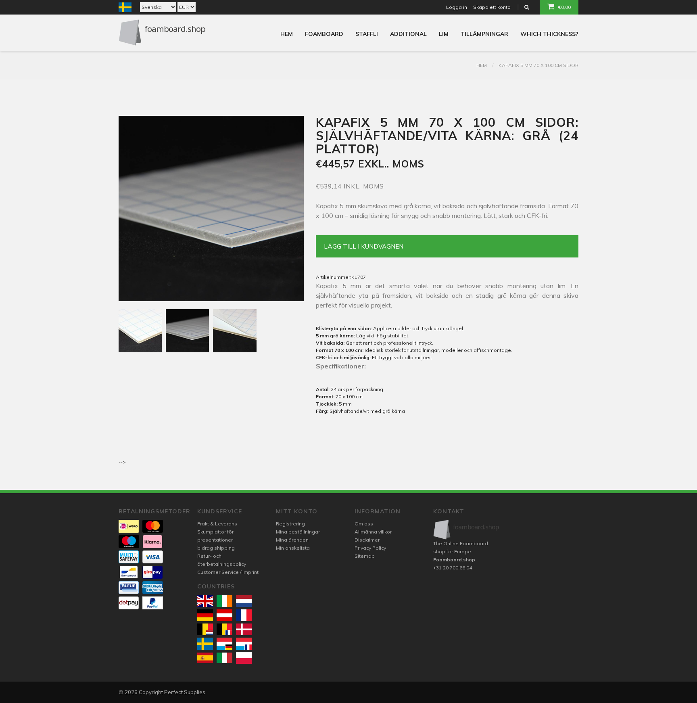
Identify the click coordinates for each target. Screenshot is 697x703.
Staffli (366, 34)
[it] (224, 658)
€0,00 (564, 7)
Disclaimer (367, 540)
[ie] (224, 601)
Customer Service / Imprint (228, 572)
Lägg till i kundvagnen (363, 246)
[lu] (224, 643)
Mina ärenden (292, 540)
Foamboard (324, 34)
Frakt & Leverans (217, 524)
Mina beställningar (298, 532)
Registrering (290, 524)
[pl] (244, 658)
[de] (205, 615)
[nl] (244, 601)
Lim (444, 34)
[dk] (244, 629)
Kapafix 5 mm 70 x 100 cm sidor (538, 65)
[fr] (244, 615)
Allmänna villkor (373, 532)
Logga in (456, 7)
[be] (205, 629)
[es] (205, 658)
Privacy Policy (370, 548)
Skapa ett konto (492, 7)
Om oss (364, 524)
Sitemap (365, 556)
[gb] (205, 601)
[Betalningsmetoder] (129, 526)
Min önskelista (293, 548)
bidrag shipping (216, 548)
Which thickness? (549, 34)
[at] (224, 615)
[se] (205, 643)
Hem (286, 34)
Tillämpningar (484, 34)
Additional (408, 34)
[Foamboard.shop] (466, 530)
